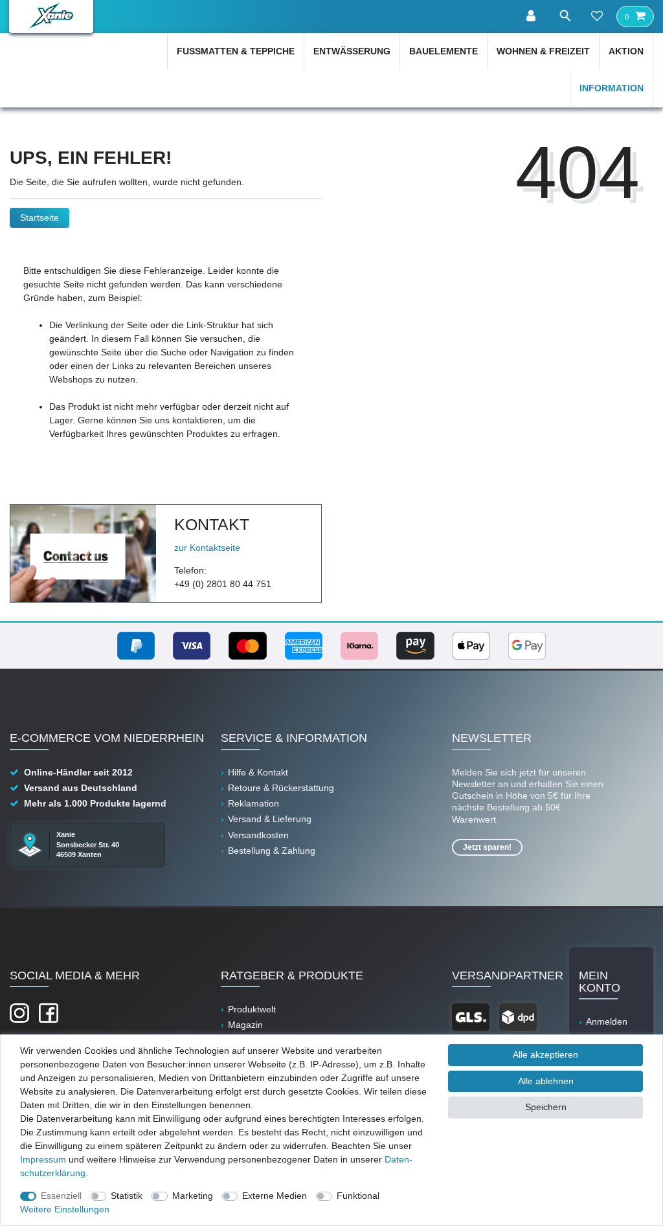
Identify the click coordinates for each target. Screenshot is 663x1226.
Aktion (626, 51)
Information (611, 88)
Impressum (43, 1159)
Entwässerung (351, 51)
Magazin (245, 1025)
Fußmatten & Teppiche (236, 51)
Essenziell (61, 1195)
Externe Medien (274, 1195)
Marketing (192, 1195)
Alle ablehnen (546, 1081)
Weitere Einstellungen (64, 1209)
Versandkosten (258, 835)
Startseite (39, 217)
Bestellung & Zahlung (271, 850)
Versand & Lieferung (269, 819)
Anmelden (606, 1021)
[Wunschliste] (597, 17)
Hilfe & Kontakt (258, 772)
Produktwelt (252, 1009)
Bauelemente (443, 51)
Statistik (126, 1195)
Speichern (546, 1107)
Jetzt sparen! (487, 847)
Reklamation (253, 803)
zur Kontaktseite (207, 547)
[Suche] (565, 16)
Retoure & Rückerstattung (281, 788)
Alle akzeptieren (545, 1054)
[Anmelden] (532, 16)
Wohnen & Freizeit (543, 51)
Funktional (358, 1195)
